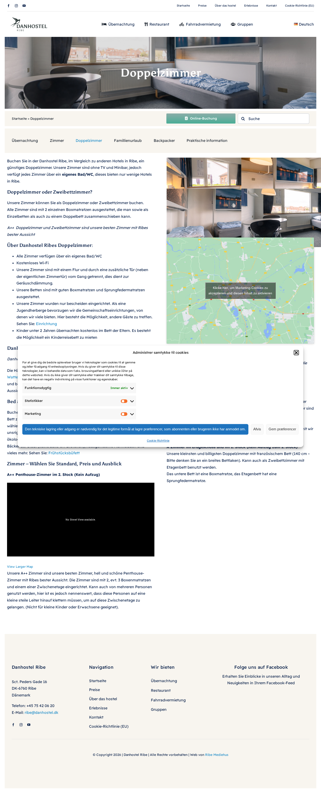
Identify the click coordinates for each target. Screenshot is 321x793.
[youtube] (24, 5)
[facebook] (8, 5)
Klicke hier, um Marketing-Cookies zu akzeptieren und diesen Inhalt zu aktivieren (240, 290)
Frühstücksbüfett (64, 453)
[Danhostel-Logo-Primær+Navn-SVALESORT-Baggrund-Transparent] (30, 15)
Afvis (257, 429)
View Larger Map (20, 566)
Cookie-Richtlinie (158, 440)
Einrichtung (46, 323)
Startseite (19, 119)
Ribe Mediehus (216, 755)
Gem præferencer (282, 429)
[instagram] (16, 5)
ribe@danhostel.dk (41, 712)
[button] (296, 352)
